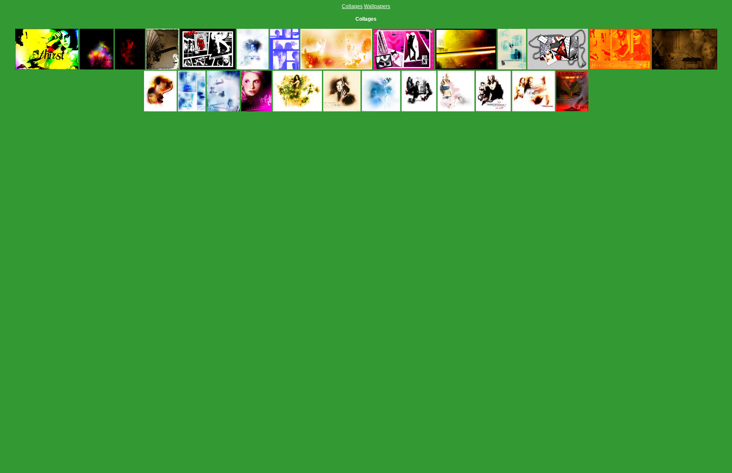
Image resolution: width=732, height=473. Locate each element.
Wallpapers (377, 6)
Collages (352, 6)
